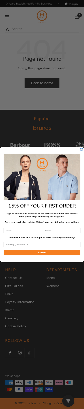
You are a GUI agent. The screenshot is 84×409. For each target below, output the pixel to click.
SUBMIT (42, 252)
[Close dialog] (81, 149)
